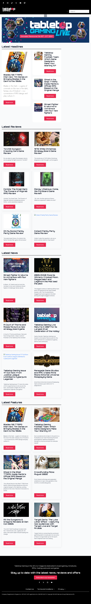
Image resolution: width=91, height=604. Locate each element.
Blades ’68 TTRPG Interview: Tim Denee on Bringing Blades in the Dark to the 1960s (16, 78)
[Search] (67, 11)
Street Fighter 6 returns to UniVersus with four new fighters (51, 108)
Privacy (61, 589)
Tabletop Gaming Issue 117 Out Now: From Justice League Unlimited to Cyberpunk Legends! (15, 375)
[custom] (12, 3)
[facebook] (3, 3)
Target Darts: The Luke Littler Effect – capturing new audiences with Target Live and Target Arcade (46, 524)
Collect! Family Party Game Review (44, 232)
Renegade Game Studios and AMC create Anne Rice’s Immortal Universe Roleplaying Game (46, 374)
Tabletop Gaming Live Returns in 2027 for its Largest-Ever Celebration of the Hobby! (46, 328)
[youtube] (20, 3)
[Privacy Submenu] (65, 589)
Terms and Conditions (45, 589)
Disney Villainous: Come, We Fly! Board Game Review (46, 191)
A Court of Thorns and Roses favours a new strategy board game (15, 327)
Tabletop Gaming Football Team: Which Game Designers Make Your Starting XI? (51, 59)
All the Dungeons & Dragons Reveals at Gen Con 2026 (16, 522)
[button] (87, 30)
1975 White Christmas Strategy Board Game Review (45, 151)
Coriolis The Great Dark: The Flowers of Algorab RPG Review (16, 191)
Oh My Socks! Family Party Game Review (14, 232)
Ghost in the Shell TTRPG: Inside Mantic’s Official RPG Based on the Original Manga (51, 85)
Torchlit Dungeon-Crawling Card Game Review (14, 151)
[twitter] (16, 3)
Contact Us (30, 589)
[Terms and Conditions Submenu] (54, 589)
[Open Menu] (45, 15)
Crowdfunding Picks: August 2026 (44, 473)
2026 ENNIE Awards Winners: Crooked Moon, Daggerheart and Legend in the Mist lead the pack (46, 279)
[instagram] (7, 3)
